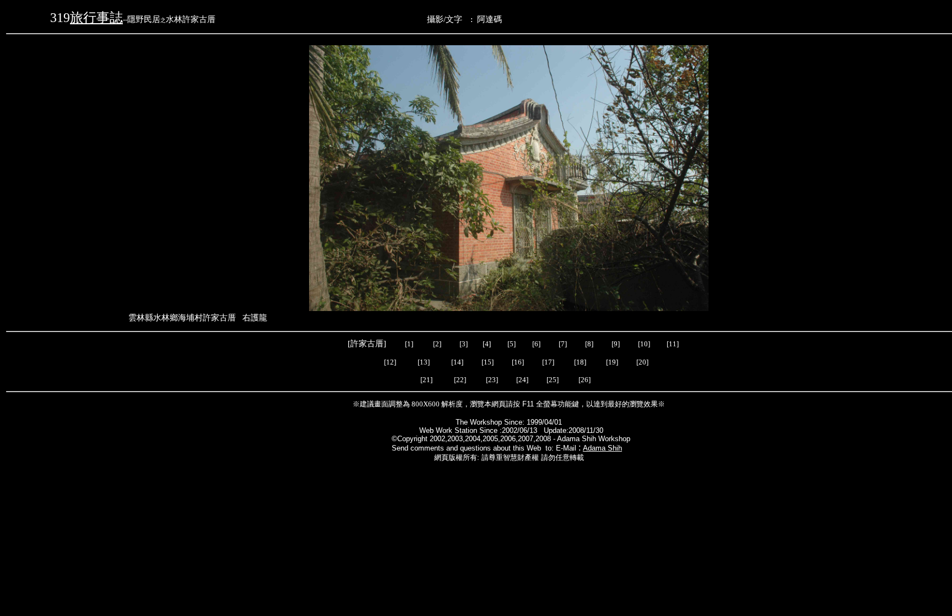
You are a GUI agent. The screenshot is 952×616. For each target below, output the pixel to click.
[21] (426, 380)
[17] (548, 362)
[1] (409, 344)
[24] (523, 380)
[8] (589, 344)
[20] (641, 362)
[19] (612, 362)
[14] (457, 362)
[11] (673, 344)
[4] (486, 344)
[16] (518, 362)
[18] (580, 362)
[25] (552, 380)
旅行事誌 (96, 17)
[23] (493, 380)
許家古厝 (366, 343)
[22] (461, 380)
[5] (511, 344)
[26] (585, 380)
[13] (424, 362)
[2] (437, 344)
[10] (644, 344)
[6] (535, 344)
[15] (487, 362)
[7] (563, 344)
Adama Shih (602, 448)
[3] (463, 344)
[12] (390, 362)
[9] (616, 344)
